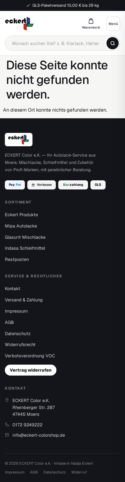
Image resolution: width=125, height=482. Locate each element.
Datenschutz (18, 333)
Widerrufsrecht (20, 344)
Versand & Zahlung (24, 300)
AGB (9, 322)
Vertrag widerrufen (31, 370)
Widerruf (79, 472)
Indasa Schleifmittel (25, 248)
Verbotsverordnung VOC (30, 356)
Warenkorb (91, 23)
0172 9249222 (27, 425)
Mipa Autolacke (21, 226)
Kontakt (12, 288)
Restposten (17, 259)
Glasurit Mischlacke (25, 237)
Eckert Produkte (21, 214)
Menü (113, 24)
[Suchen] (112, 43)
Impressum (16, 311)
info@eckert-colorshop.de (38, 435)
